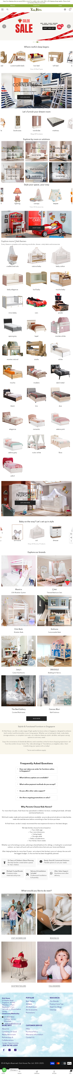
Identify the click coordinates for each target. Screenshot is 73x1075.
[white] (60, 349)
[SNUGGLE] (54, 651)
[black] (12, 395)
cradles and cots (12, 266)
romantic (36, 429)
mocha (12, 383)
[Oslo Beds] (18, 610)
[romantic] (36, 419)
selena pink (60, 429)
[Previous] (2, 58)
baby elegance (12, 289)
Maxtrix (12, 5)
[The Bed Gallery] (18, 690)
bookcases (17, 130)
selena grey (12, 452)
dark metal (60, 383)
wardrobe (36, 130)
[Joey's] (18, 651)
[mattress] (56, 122)
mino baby (13, 313)
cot (36, 540)
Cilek (60, 5)
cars (36, 313)
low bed (36, 66)
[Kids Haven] (18, 914)
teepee (55, 203)
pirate (60, 313)
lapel (36, 336)
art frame (17, 540)
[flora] (60, 442)
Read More (36, 718)
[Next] (70, 58)
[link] (18, 862)
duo (60, 406)
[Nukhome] (54, 610)
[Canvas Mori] (54, 690)
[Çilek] (54, 570)
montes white (60, 336)
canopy (36, 203)
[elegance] (12, 419)
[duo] (60, 395)
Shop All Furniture (37, 134)
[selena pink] (60, 419)
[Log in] (65, 9)
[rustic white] (36, 442)
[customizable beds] (17, 57)
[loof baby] (36, 279)
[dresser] (56, 532)
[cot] (36, 532)
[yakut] (12, 465)
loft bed (55, 66)
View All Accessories (36, 207)
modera (36, 383)
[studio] (36, 349)
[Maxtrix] (18, 570)
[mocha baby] (60, 279)
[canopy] (36, 195)
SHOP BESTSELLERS (18, 986)
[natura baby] (36, 256)
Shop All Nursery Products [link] (36, 544)
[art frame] (17, 532)
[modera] (36, 372)
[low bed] (36, 57)
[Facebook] (4, 1050)
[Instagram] (9, 1050)
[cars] (36, 302)
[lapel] (36, 325)
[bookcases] (17, 122)
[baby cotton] (60, 256)
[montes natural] (12, 349)
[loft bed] (56, 57)
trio (36, 406)
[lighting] (17, 195)
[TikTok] (15, 1050)
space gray (12, 336)
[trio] (36, 395)
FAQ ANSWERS (54, 986)
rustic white (36, 452)
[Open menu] (2, 9)
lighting (17, 203)
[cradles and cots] (12, 256)
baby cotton (60, 266)
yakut (13, 476)
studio (36, 359)
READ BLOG (54, 938)
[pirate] (60, 302)
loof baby (36, 289)
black (13, 406)
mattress (55, 130)
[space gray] (12, 325)
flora (60, 452)
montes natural (12, 359)
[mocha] (12, 372)
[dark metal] (60, 372)
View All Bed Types (36, 69)
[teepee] (56, 195)
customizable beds (17, 66)
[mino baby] (12, 302)
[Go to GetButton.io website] (4, 1073)
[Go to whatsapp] (4, 1070)
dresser (55, 540)
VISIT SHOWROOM (18, 938)
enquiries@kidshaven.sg (13, 1023)
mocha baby (60, 289)
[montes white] (60, 325)
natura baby (36, 266)
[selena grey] (12, 442)
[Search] (7, 9)
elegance (12, 429)
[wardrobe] (36, 122)
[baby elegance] (12, 279)
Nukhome (36, 5)
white (60, 359)
